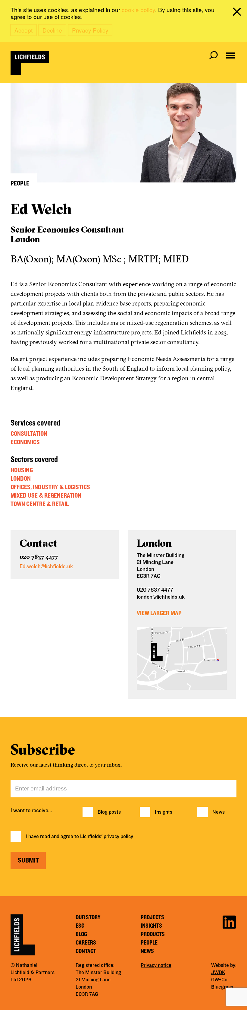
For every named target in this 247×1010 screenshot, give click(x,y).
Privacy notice (156, 965)
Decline (52, 30)
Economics (25, 442)
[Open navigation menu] (230, 55)
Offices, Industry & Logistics (50, 487)
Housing (22, 470)
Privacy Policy (90, 30)
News (218, 812)
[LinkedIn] (229, 921)
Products (153, 934)
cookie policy (138, 9)
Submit (28, 860)
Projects (152, 917)
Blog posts (109, 812)
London (21, 478)
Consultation (29, 433)
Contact (86, 951)
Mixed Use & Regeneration (46, 495)
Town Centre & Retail (40, 504)
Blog (81, 934)
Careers (86, 943)
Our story (88, 917)
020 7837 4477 (39, 556)
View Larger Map (159, 613)
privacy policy (118, 836)
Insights (163, 812)
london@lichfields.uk (161, 597)
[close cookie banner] (237, 12)
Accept (23, 30)
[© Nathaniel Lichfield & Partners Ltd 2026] (30, 63)
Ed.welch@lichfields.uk (46, 566)
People (149, 943)
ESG (80, 926)
